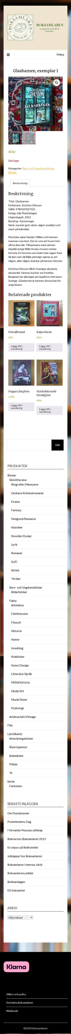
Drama (15, 501)
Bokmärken (16, 755)
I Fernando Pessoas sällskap (25, 830)
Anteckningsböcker (21, 738)
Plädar (13, 764)
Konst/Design (20, 665)
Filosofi (16, 622)
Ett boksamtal (16, 890)
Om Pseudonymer (18, 813)
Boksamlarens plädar (20, 873)
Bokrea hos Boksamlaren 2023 (26, 839)
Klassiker (17, 527)
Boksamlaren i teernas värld (24, 864)
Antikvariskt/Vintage (22, 716)
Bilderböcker (19, 592)
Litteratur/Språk (21, 674)
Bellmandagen (16, 882)
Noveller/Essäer (21, 536)
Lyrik (14, 544)
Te (10, 772)
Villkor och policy (16, 994)
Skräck (15, 570)
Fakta (12, 600)
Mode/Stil (17, 691)
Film (10, 725)
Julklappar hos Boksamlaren (24, 856)
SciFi (14, 561)
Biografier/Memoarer (25, 484)
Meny (60, 54)
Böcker (12, 172)
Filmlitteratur (19, 613)
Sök (57, 445)
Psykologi (17, 708)
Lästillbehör (15, 734)
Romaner (17, 553)
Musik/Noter (19, 699)
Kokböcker (18, 656)
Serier (11, 781)
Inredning (17, 648)
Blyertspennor (18, 747)
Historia (16, 631)
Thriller (16, 578)
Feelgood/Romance (23, 518)
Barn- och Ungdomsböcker (38, 168)
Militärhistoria (20, 682)
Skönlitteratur (18, 480)
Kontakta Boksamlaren (19, 1002)
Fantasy (16, 510)
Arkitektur (17, 605)
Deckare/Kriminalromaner (27, 493)
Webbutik (12, 1010)
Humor (15, 639)
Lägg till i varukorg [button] (16, 347)
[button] (56, 82)
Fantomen (15, 786)
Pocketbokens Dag (19, 821)
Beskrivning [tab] (20, 183)
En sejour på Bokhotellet (22, 847)
